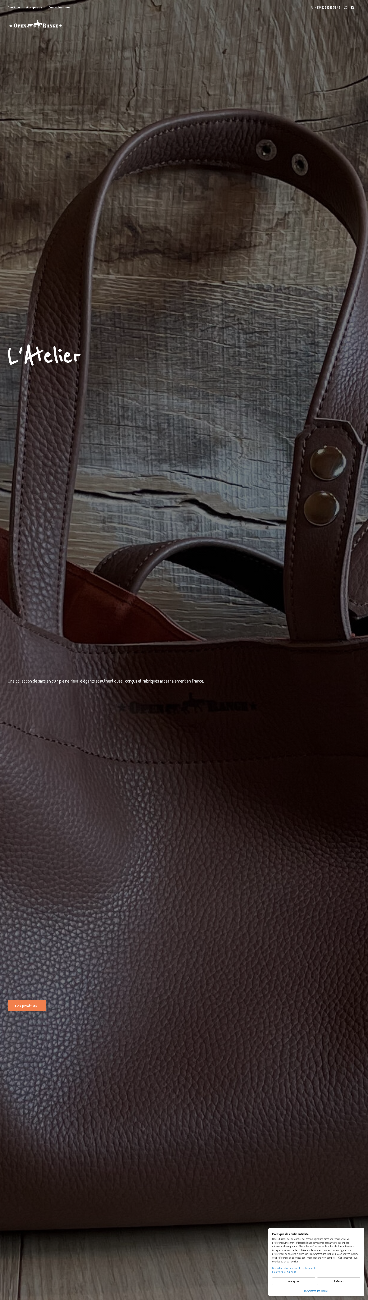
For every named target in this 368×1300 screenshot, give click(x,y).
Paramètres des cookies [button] (316, 1290)
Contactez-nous (59, 7)
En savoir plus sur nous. (284, 1271)
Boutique (14, 7)
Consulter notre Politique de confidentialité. (294, 1268)
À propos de (34, 7)
